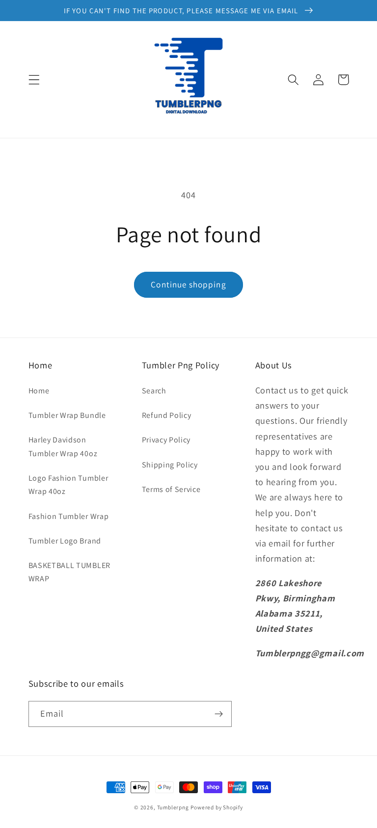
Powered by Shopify (216, 807)
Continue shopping (188, 284)
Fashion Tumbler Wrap (68, 516)
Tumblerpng (173, 807)
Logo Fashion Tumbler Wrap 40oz (68, 484)
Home (39, 391)
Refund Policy (166, 415)
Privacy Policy (166, 440)
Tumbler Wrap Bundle (67, 415)
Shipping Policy (170, 465)
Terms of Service (171, 489)
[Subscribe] (218, 714)
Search (154, 391)
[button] (34, 79)
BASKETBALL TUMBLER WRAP (69, 572)
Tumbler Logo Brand (64, 541)
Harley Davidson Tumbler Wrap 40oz (63, 446)
